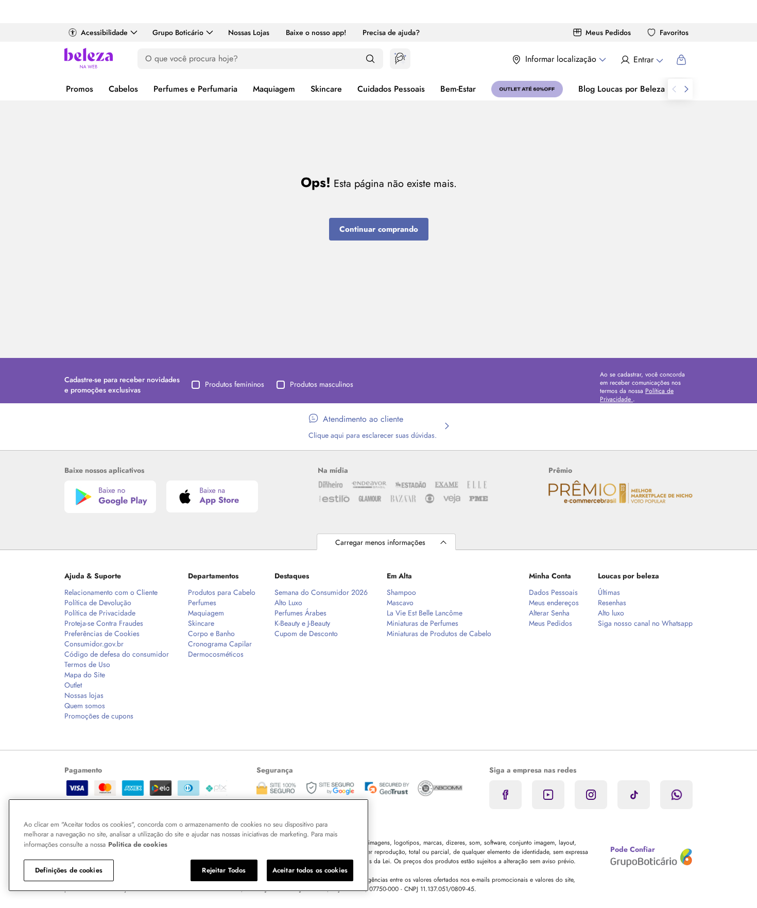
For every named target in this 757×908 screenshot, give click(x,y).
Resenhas (612, 602)
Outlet (73, 685)
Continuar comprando (378, 229)
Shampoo (401, 592)
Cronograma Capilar (220, 644)
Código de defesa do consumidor (116, 654)
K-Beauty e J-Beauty (302, 623)
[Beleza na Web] (88, 59)
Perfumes (202, 602)
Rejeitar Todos (224, 870)
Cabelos (123, 89)
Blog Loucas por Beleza (621, 89)
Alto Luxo (288, 602)
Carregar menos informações (380, 542)
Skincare (326, 89)
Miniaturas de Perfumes (422, 623)
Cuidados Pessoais (391, 89)
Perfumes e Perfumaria (195, 89)
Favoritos (674, 32)
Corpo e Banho (211, 633)
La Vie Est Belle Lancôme (424, 613)
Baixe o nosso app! (316, 32)
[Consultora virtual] (400, 58)
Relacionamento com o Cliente (111, 592)
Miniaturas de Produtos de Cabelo (439, 633)
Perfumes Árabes (300, 613)
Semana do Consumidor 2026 (321, 592)
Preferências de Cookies (102, 633)
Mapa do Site (84, 675)
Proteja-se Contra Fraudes (103, 623)
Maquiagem (274, 89)
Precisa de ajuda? (391, 32)
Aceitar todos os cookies (310, 870)
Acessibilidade (104, 32)
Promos (79, 89)
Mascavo (400, 602)
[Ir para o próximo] (686, 89)
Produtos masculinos (321, 384)
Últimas (609, 592)
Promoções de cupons (98, 716)
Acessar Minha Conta (641, 59)
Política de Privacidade (99, 613)
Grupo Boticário (177, 32)
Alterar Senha (549, 613)
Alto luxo (611, 613)
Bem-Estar (458, 89)
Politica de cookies (137, 844)
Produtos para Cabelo (221, 592)
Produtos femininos (234, 384)
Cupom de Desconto (306, 633)
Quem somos (84, 705)
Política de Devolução (97, 602)
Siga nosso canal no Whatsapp (645, 623)
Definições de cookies (68, 870)
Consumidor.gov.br (94, 644)
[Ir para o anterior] (674, 89)
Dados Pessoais (553, 592)
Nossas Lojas (248, 32)
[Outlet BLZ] (527, 89)
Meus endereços (554, 602)
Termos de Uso (87, 664)
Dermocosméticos (216, 654)
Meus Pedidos (608, 32)
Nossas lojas (84, 695)
